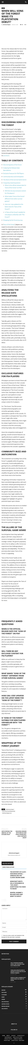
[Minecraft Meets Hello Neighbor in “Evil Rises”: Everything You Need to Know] (5, 882)
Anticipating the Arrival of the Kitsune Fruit (7, 832)
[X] (6, 28)
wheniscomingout (6, 24)
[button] (2, 2)
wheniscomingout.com (7, 813)
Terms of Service (18, 1038)
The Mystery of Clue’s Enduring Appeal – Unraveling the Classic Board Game (18, 874)
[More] (17, 28)
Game (7, 5)
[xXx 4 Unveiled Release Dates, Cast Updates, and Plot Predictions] (5, 964)
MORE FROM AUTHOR (8, 867)
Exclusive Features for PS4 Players (13, 173)
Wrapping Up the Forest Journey (13, 220)
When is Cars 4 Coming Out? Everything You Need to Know (18, 979)
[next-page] (5, 900)
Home (3, 5)
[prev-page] (3, 900)
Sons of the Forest (9, 224)
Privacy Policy (8, 1038)
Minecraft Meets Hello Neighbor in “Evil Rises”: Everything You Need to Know (18, 885)
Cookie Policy (21, 1035)
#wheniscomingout (10, 809)
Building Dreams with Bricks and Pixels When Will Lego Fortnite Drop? (21, 834)
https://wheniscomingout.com (14, 855)
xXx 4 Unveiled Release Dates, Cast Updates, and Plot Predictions (17, 964)
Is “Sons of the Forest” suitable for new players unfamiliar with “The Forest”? (15, 214)
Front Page (7, 1040)
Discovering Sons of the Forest (12, 165)
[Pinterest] (10, 28)
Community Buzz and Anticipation (13, 176)
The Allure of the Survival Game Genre (14, 180)
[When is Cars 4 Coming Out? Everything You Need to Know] (5, 979)
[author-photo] (14, 851)
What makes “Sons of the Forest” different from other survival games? (15, 198)
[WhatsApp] (13, 28)
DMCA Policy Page (17, 1037)
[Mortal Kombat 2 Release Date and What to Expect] (5, 894)
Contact (13, 1035)
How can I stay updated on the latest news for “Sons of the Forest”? (14, 206)
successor (6, 155)
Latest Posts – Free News (17, 1040)
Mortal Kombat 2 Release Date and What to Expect (16, 894)
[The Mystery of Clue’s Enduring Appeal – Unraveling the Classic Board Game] (5, 873)
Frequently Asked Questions (11, 183)
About (8, 1035)
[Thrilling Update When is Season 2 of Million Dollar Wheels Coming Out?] (5, 971)
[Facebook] (3, 28)
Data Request (8, 1037)
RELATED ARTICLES (7, 863)
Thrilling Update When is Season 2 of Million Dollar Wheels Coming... (18, 971)
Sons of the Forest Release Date (8, 811)
